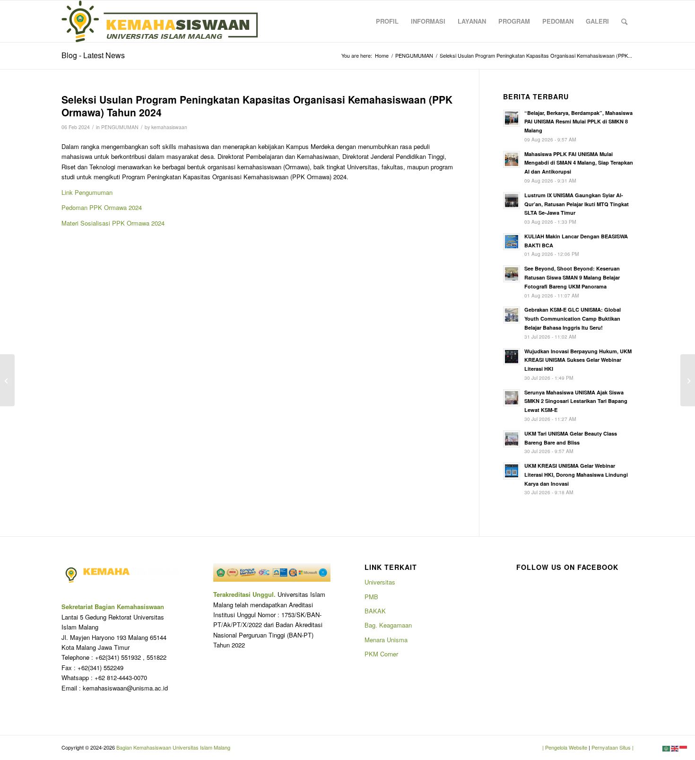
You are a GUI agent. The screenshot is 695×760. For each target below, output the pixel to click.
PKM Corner (381, 653)
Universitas (380, 581)
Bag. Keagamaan (388, 624)
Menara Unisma (386, 639)
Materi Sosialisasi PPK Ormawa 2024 (113, 222)
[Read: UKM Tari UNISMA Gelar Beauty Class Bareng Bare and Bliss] (511, 438)
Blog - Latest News (93, 55)
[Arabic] (666, 747)
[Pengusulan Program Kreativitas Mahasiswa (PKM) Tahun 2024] (7, 380)
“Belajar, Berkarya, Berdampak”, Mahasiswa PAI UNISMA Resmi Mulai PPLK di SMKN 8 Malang (578, 121)
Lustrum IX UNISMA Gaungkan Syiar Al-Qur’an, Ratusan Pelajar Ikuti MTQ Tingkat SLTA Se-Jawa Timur (576, 204)
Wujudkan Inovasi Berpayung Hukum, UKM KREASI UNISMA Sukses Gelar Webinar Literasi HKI (578, 360)
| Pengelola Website (565, 747)
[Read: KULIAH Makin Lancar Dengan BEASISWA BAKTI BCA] (511, 241)
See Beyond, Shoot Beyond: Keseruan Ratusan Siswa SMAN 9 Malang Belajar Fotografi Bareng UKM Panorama (572, 277)
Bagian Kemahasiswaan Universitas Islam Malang (172, 747)
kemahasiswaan (169, 127)
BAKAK (375, 610)
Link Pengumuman (87, 192)
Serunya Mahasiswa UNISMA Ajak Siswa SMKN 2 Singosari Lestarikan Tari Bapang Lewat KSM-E (575, 401)
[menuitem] (387, 21)
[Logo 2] (159, 21)
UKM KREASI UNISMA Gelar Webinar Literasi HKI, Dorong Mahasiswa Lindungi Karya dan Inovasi (576, 474)
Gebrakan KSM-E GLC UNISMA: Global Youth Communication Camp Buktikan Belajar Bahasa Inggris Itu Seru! (572, 318)
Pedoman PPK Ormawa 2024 (101, 207)
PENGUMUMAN (120, 127)
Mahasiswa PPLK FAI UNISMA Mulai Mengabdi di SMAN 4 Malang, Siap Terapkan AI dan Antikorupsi (578, 162)
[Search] (624, 21)
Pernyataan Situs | (612, 747)
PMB (371, 596)
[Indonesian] (683, 747)
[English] (675, 747)
